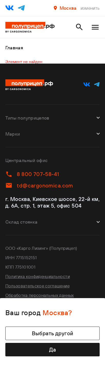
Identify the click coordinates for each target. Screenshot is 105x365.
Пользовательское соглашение (37, 285)
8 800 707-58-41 (38, 174)
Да (52, 349)
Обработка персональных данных (39, 295)
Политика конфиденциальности (37, 276)
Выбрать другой (52, 333)
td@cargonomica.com (45, 185)
